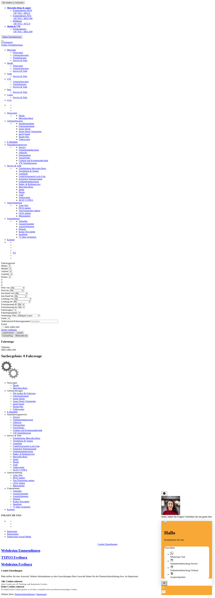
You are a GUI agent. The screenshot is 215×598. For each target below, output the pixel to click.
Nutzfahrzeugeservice (17, 144)
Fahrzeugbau (25, 155)
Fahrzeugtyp (7, 310)
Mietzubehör (24, 216)
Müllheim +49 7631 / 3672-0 (21, 22)
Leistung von (7, 299)
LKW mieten (25, 213)
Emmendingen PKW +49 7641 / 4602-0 (22, 11)
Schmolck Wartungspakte (30, 179)
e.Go (9, 100)
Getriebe (5, 274)
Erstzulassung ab (9, 304)
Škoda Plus (24, 136)
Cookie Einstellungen (107, 544)
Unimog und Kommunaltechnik (33, 160)
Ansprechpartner (26, 224)
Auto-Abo (23, 205)
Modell (4, 268)
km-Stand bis (7, 296)
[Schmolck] (7, 42)
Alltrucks (23, 152)
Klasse (4, 277)
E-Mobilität (12, 142)
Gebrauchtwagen (21, 55)
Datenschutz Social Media (19, 536)
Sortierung (6, 315)
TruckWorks (24, 158)
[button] (19, 8)
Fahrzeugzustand (9, 312)
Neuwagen (18, 52)
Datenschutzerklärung (25, 594)
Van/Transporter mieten (29, 210)
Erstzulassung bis (9, 307)
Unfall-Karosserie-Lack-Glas (32, 176)
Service (22, 147)
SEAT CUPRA (26, 200)
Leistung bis (6, 301)
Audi (21, 195)
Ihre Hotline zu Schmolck (13, 3)
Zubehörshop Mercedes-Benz (32, 168)
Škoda (22, 115)
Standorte (23, 234)
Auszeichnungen (26, 226)
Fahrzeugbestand (26, 126)
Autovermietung (14, 202)
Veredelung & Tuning (29, 171)
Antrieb (4, 271)
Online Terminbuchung (11, 37)
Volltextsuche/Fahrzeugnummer (15, 321)
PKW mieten (25, 208)
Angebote (23, 173)
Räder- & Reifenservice (30, 184)
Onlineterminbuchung (29, 150)
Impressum (12, 531)
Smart (21, 189)
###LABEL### (11, 327)
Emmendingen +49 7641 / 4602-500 (22, 30)
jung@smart (24, 134)
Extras (4, 324)
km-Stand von (7, 293)
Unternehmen (13, 218)
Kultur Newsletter (27, 232)
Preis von (5, 287)
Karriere (11, 239)
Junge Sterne (25, 129)
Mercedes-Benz (26, 118)
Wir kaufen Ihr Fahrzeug (24, 393)
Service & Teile (20, 60)
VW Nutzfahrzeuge (28, 163)
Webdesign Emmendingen (20, 550)
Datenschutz (12, 534)
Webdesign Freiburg (16, 564)
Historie (22, 229)
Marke (4, 266)
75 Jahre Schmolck (27, 237)
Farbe (3, 318)
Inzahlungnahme (26, 123)
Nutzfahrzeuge (19, 58)
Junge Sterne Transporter (30, 131)
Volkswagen (24, 139)
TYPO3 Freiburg (14, 557)
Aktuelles (23, 221)
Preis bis (5, 290)
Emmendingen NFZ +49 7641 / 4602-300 (22, 17)
